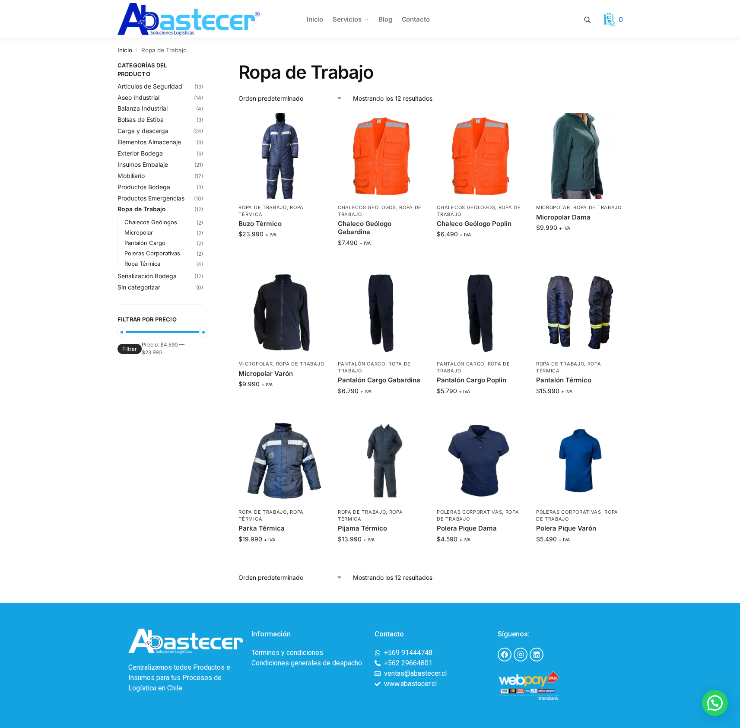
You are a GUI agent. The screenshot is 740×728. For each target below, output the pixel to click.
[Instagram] (520, 654)
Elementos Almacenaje (149, 142)
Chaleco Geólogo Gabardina (364, 227)
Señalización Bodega (147, 276)
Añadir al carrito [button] (281, 252)
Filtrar (129, 349)
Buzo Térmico (260, 223)
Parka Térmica (261, 528)
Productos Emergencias (151, 198)
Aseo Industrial (138, 97)
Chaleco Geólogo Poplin (474, 223)
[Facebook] (504, 654)
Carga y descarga (143, 130)
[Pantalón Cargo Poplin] (480, 313)
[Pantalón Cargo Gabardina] (381, 313)
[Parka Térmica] (281, 461)
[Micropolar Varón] (281, 313)
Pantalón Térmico (563, 380)
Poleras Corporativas (469, 512)
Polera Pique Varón (566, 528)
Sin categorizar (139, 287)
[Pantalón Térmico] (579, 313)
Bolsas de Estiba (141, 119)
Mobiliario (131, 175)
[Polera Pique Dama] (480, 461)
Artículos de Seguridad (150, 86)
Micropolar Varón (265, 373)
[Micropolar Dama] (579, 156)
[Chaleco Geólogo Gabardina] (381, 156)
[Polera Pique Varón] (579, 461)
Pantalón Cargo (361, 364)
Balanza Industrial (143, 108)
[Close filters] (205, 66)
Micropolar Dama (563, 217)
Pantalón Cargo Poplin (471, 380)
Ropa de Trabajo (262, 207)
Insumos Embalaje (143, 164)
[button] (715, 703)
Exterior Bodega (140, 153)
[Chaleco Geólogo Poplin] (480, 156)
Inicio (125, 50)
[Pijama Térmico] (381, 461)
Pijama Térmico (362, 528)
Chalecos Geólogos (367, 207)
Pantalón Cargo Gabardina (379, 380)
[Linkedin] (536, 654)
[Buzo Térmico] (281, 156)
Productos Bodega (144, 187)
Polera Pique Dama (467, 528)
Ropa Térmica (142, 263)
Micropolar (553, 207)
